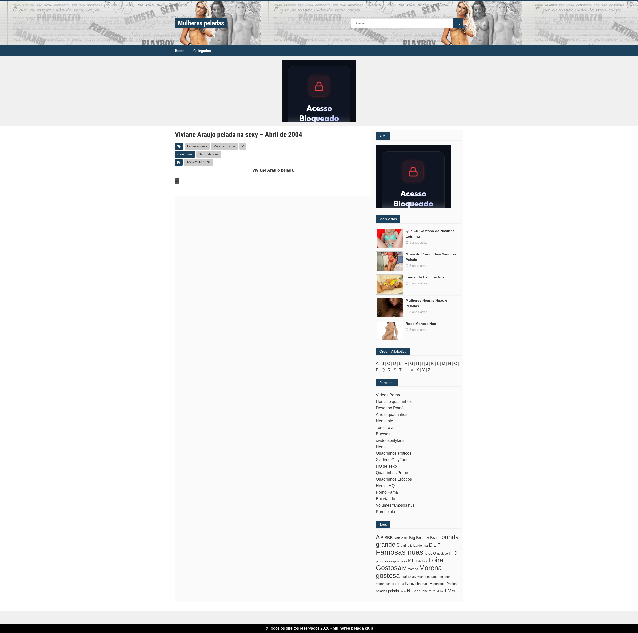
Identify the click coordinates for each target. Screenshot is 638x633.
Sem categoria (209, 154)
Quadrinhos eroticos (393, 453)
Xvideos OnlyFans (392, 460)
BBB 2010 (401, 538)
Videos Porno (388, 395)
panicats (439, 584)
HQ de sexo (386, 466)
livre (424, 561)
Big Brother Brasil (424, 537)
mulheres (408, 576)
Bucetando (385, 499)
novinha (415, 584)
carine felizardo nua (414, 545)
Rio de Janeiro (421, 591)
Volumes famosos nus (395, 505)
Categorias (202, 50)
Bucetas (383, 434)
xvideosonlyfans (390, 440)
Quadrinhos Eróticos (394, 479)
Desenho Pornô (390, 408)
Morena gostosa (225, 146)
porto (403, 591)
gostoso (442, 553)
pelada (393, 591)
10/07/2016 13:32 (199, 162)
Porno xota (385, 512)
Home (179, 50)
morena (413, 569)
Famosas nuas (197, 146)
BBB (388, 537)
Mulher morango (428, 577)
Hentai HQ (385, 486)
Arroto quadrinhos (391, 414)
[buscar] (458, 23)
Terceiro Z (385, 427)
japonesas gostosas (391, 561)
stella (440, 591)
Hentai (382, 447)
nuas (425, 584)
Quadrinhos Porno (392, 473)
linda (418, 561)
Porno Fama (387, 492)
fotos (428, 553)
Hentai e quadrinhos (394, 401)
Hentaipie (384, 421)
